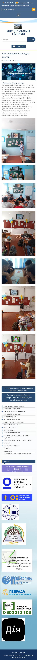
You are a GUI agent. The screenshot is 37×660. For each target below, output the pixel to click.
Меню (21, 46)
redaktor (18, 60)
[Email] (18, 15)
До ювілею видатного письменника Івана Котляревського (18, 389)
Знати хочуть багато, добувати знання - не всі (15, 5)
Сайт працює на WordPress (12, 655)
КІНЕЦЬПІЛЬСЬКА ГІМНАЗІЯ (18, 32)
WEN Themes (21, 657)
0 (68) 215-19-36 (10, 3)
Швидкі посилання (9, 9)
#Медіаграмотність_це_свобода (13, 83)
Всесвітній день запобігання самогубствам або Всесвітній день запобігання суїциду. (18, 397)
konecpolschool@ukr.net (25, 3)
